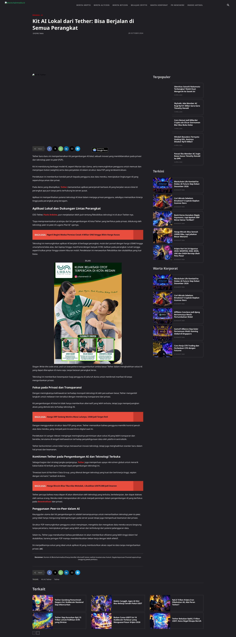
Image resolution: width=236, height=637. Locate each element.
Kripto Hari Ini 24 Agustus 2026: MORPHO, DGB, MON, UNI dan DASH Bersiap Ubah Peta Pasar (187, 252)
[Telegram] (77, 148)
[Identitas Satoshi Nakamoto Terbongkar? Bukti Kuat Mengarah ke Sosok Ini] (162, 90)
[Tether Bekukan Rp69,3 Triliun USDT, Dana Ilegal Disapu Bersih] (160, 621)
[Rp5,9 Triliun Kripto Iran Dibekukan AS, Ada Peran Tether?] (160, 603)
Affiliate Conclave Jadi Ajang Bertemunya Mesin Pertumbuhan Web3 (187, 314)
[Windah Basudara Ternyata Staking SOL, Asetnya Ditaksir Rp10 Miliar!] (162, 140)
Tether (56, 579)
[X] (55, 148)
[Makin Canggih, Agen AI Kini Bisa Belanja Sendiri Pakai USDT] (101, 603)
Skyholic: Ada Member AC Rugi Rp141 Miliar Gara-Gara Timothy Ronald (187, 105)
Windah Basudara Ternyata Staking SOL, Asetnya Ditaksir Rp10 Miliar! (186, 139)
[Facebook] (49, 148)
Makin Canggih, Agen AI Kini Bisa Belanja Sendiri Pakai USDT (128, 602)
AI (42, 15)
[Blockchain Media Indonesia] (29, 5)
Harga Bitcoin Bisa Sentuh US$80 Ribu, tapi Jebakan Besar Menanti (186, 234)
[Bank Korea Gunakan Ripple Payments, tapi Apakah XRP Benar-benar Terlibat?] (162, 219)
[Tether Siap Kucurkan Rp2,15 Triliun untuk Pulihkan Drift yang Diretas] (42, 621)
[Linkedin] (66, 148)
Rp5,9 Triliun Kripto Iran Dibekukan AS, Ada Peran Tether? (183, 602)
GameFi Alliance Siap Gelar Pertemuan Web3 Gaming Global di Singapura (186, 331)
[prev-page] (34, 633)
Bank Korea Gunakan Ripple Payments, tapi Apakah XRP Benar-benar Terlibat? (187, 217)
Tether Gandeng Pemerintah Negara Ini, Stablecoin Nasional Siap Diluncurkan (69, 602)
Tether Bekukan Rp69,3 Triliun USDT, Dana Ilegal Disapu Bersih (186, 619)
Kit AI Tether (46, 579)
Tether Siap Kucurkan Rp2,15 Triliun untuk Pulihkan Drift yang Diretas (68, 619)
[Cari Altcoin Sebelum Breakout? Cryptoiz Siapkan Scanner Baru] (162, 202)
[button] (228, 5)
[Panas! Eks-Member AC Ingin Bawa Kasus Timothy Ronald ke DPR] (162, 157)
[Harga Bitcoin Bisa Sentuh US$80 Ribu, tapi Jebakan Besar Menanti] (162, 235)
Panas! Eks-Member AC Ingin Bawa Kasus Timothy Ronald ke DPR (187, 156)
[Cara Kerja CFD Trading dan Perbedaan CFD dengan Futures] (162, 349)
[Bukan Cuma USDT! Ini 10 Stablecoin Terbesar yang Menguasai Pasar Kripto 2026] (101, 621)
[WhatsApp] (60, 148)
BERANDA (36, 15)
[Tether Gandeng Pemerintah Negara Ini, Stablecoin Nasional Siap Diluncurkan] (42, 603)
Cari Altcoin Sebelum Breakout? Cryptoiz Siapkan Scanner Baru (186, 200)
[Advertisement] (118, 54)
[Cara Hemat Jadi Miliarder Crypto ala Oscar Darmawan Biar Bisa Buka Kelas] (162, 124)
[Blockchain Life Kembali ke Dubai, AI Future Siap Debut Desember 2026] (162, 185)
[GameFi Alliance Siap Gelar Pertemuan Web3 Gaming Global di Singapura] (162, 332)
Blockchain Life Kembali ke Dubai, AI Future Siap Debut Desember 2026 (186, 184)
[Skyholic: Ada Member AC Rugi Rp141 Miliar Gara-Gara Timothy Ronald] (162, 107)
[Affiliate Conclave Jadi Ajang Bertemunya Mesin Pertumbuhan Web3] (162, 316)
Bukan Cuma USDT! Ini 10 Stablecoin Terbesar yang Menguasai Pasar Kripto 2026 (127, 619)
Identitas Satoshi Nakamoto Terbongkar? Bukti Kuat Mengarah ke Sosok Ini (187, 89)
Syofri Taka (38, 33)
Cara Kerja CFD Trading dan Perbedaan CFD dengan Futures (186, 348)
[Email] (72, 148)
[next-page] (37, 633)
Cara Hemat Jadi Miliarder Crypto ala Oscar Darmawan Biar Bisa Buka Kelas (187, 122)
